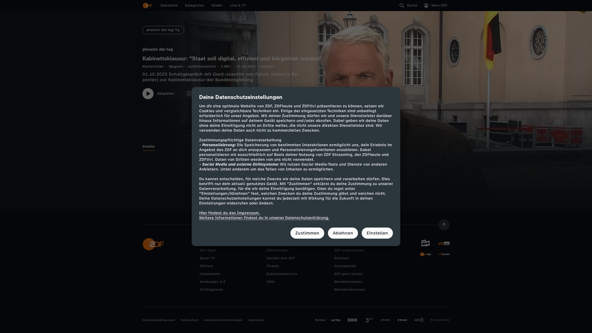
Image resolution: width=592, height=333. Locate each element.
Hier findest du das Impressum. (229, 213)
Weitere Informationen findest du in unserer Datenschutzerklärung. (264, 218)
